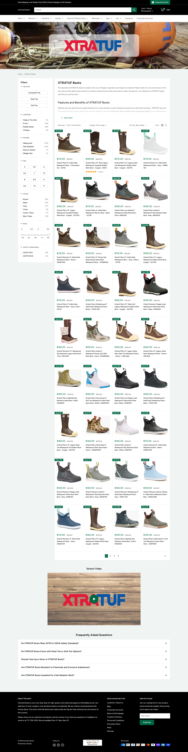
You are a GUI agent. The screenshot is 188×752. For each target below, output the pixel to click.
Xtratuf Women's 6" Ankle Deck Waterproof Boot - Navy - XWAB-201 (68, 541)
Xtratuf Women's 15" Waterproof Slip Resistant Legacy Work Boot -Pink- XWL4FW (69, 353)
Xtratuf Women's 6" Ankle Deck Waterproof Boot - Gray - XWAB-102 (155, 165)
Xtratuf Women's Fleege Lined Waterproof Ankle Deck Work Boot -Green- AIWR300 (154, 306)
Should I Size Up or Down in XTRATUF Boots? (42, 659)
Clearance (129, 18)
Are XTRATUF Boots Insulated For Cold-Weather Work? (47, 675)
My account (146, 11)
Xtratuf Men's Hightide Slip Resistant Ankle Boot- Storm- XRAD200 (125, 541)
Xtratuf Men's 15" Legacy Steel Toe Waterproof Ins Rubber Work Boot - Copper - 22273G (69, 447)
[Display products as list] (166, 125)
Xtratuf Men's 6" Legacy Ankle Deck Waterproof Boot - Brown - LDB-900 (155, 353)
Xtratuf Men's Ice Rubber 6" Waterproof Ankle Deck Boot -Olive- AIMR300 (126, 212)
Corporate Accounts (145, 18)
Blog (109, 706)
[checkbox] (34, 93)
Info (117, 18)
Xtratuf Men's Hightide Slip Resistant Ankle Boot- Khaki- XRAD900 (67, 400)
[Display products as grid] (162, 125)
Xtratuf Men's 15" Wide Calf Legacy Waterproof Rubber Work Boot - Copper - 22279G (127, 306)
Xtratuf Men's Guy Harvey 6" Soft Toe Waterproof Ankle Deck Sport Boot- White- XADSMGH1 (98, 400)
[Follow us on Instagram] (58, 745)
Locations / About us (115, 703)
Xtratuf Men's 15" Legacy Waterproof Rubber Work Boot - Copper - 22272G (97, 541)
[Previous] (59, 556)
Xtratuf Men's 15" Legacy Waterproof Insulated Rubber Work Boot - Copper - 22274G (68, 212)
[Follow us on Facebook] (54, 745)
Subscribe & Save (161, 2)
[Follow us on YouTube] (62, 745)
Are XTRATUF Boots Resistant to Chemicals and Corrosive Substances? (55, 667)
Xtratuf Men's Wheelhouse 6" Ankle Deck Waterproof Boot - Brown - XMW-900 (97, 306)
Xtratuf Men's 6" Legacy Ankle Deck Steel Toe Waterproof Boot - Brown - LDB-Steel (127, 353)
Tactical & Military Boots (76, 18)
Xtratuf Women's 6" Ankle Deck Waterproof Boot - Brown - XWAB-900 (68, 259)
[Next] (165, 556)
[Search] (134, 9)
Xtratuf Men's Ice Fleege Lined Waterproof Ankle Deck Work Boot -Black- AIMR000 (126, 400)
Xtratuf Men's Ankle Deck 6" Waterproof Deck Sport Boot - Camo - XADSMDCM (97, 447)
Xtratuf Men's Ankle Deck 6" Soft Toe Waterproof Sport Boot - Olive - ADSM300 (155, 541)
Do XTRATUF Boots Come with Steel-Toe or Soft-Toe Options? (51, 651)
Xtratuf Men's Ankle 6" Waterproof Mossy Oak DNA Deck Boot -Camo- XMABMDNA (97, 353)
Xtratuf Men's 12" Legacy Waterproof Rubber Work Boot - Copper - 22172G (155, 259)
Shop (109, 727)
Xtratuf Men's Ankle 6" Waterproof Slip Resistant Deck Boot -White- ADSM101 (126, 447)
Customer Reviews (114, 717)
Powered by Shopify (25, 744)
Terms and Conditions (115, 720)
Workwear (96, 18)
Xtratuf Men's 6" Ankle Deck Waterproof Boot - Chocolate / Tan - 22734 (68, 165)
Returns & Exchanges (115, 713)
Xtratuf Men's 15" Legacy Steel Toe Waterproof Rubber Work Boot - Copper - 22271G (126, 165)
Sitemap (110, 731)
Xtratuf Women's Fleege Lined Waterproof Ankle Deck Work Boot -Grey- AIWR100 (68, 494)
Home (20, 74)
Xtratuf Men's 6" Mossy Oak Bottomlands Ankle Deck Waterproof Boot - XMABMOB (97, 259)
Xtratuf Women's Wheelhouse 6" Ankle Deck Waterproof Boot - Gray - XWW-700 (127, 494)
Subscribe (147, 722)
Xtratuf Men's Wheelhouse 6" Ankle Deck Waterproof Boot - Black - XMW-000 (154, 400)
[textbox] (28, 229)
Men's (20, 18)
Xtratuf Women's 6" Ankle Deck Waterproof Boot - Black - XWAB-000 (155, 447)
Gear (108, 18)
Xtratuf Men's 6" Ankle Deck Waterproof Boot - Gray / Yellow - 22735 (127, 259)
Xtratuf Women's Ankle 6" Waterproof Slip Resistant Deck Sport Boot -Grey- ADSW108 (97, 494)
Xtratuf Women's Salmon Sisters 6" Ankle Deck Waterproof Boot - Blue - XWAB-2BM (155, 494)
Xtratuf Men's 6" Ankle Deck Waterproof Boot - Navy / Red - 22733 (68, 306)
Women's (32, 18)
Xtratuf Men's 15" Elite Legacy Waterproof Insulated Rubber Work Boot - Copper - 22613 (97, 165)
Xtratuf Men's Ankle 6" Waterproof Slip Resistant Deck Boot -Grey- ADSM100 (155, 212)
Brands (58, 18)
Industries (45, 18)
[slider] (22, 235)
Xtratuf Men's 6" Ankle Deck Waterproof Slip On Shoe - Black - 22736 (98, 212)
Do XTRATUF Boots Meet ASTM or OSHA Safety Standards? (50, 643)
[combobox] (82, 9)
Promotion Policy (113, 724)
